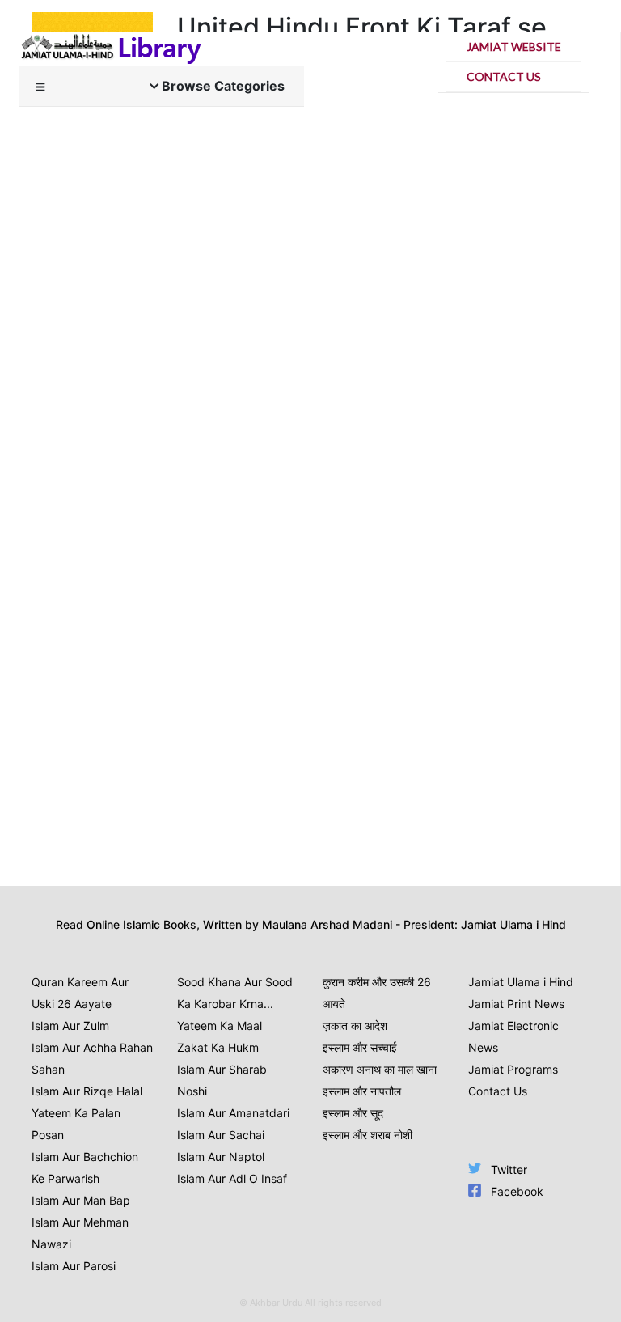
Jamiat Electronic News (513, 1036)
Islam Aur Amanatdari (233, 1113)
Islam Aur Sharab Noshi (222, 1080)
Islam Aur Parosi (74, 1266)
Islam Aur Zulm (70, 1025)
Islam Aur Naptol (220, 1156)
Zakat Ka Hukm (218, 1047)
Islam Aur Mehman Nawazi (80, 1233)
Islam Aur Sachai (220, 1135)
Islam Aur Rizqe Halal (87, 1091)
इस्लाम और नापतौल (362, 1091)
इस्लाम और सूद (353, 1113)
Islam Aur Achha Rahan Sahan (92, 1058)
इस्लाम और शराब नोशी (367, 1135)
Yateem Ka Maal (219, 1025)
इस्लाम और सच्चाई (360, 1047)
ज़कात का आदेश (355, 1025)
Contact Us (504, 76)
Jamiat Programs (513, 1069)
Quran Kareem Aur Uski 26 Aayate (80, 993)
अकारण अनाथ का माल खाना (380, 1069)
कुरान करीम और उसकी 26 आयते (377, 993)
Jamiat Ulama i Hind (520, 982)
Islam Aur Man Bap (81, 1200)
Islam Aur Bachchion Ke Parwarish (85, 1167)
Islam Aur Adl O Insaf (232, 1178)
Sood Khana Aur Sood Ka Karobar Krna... (235, 993)
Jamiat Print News (516, 1004)
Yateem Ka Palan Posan (76, 1124)
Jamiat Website (514, 46)
